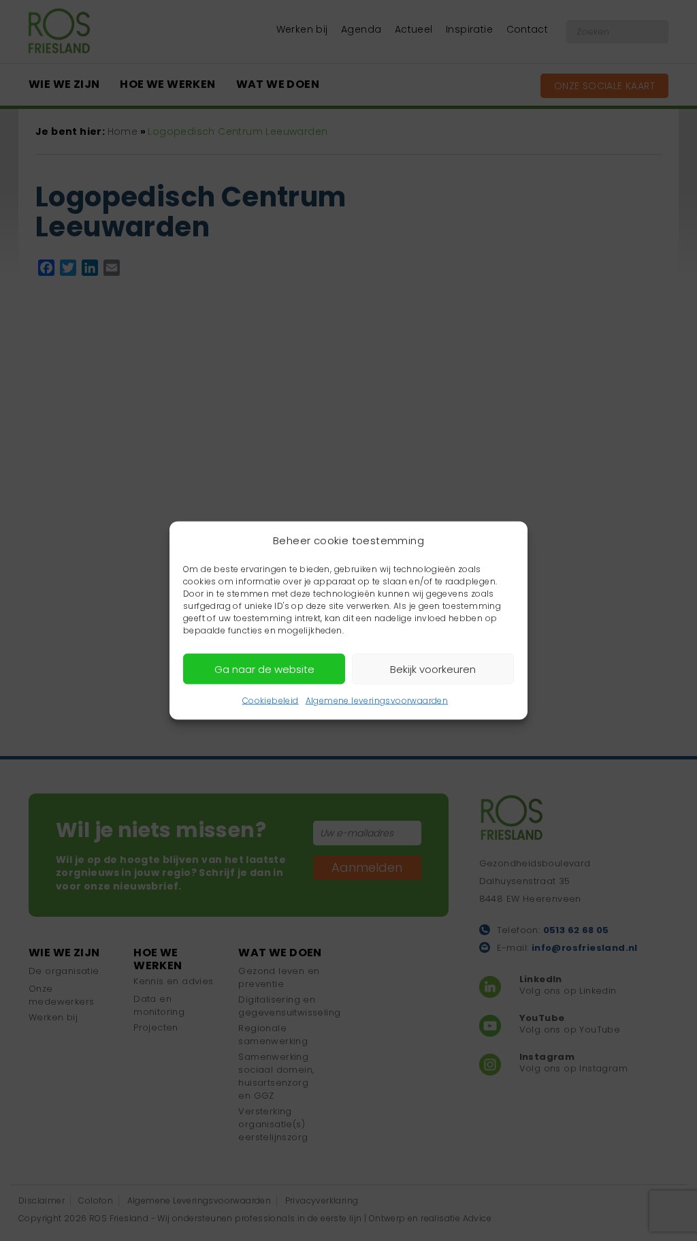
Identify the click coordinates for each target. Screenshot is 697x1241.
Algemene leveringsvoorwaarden (377, 700)
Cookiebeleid (270, 700)
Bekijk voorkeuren (433, 668)
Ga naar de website (264, 668)
